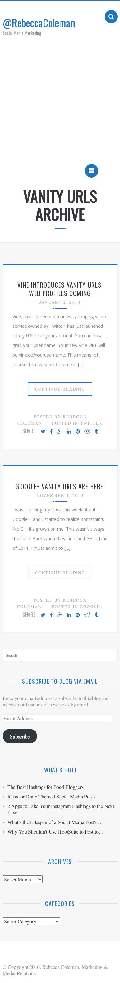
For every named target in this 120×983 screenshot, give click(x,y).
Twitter (91, 423)
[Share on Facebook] (51, 431)
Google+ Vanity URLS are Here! (60, 486)
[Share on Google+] (59, 431)
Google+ (91, 606)
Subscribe (20, 736)
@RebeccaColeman (39, 22)
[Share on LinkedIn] (69, 431)
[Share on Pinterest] (78, 431)
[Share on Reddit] (87, 431)
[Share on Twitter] (43, 431)
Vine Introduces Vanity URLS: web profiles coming (60, 289)
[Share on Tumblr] (96, 431)
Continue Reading (60, 389)
